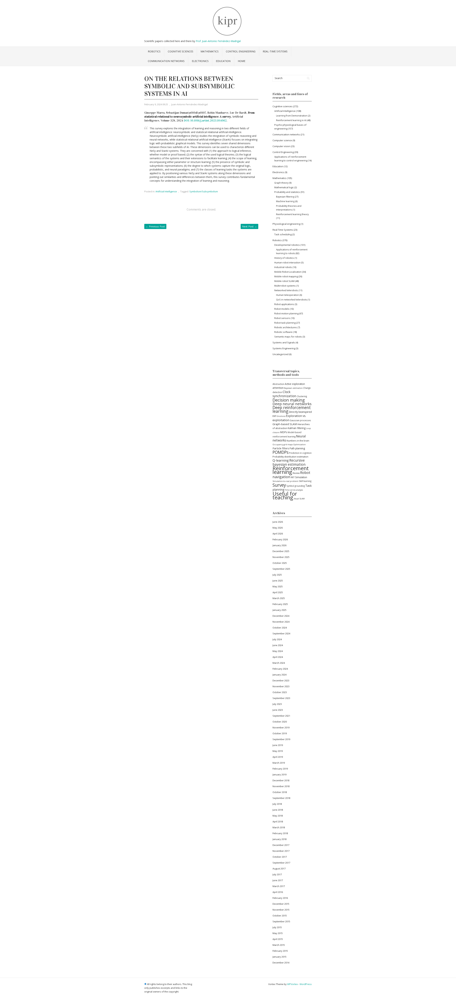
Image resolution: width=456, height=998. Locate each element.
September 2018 (281, 798)
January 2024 (279, 674)
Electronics (200, 61)
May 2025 (278, 586)
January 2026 (279, 545)
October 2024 (280, 627)
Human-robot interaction (287, 262)
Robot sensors (282, 318)
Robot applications (284, 304)
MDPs (283, 432)
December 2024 (281, 615)
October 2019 (280, 733)
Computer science (282, 140)
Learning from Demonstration (291, 115)
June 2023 (278, 709)
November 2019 (281, 727)
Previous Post (155, 226)
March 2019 (279, 762)
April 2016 (278, 892)
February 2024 (280, 668)
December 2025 (281, 551)
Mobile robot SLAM (284, 281)
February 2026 (280, 539)
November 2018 (281, 786)
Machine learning (285, 201)
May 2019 (278, 751)
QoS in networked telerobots (291, 299)
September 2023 (281, 698)
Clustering (302, 396)
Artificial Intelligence (166, 191)
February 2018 (280, 833)
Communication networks (166, 61)
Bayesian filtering (285, 196)
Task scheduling (283, 234)
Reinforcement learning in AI (291, 120)
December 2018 (281, 780)
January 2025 (279, 610)
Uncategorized (280, 354)
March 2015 (279, 945)
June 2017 (278, 880)
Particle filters (281, 448)
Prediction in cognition (300, 452)
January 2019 (279, 774)
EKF (274, 416)
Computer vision (281, 146)
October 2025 (280, 563)
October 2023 (280, 692)
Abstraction (278, 384)
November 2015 (281, 909)
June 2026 (278, 521)
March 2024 (279, 662)
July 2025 (277, 574)
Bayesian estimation (293, 388)
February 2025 (280, 604)
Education (223, 61)
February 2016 (280, 898)
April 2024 (278, 657)
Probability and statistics (287, 192)
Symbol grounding (295, 485)
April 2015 (278, 939)
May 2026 (278, 527)
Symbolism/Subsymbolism (203, 191)
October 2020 (280, 721)
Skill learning (305, 481)
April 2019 (278, 756)
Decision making (289, 400)
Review (296, 473)
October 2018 (280, 792)
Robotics (154, 51)
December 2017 (281, 845)
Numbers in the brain (298, 440)
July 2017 (277, 874)
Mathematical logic (284, 187)
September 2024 (281, 633)
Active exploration (295, 384)
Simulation (301, 477)
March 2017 (279, 886)
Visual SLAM (299, 498)
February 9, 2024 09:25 (156, 104)
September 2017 (281, 862)
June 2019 (278, 745)
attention (278, 387)
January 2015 (279, 956)
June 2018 (278, 809)
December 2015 (281, 903)
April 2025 (278, 592)
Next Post (249, 226)
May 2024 (278, 651)
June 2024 (278, 645)
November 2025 (281, 557)
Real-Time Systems (275, 51)
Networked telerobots (286, 290)
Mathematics (210, 51)
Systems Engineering (284, 348)
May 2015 (278, 933)
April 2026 (278, 533)
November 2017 (281, 851)
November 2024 (281, 621)
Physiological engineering (286, 223)
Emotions (281, 416)
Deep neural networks (292, 403)
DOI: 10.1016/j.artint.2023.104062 (205, 120)
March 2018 (279, 827)
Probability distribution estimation (290, 456)
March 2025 (279, 598)
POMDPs (281, 452)
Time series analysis (294, 490)
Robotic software (283, 332)
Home (241, 61)
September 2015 (281, 921)
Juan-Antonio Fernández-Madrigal (189, 104)
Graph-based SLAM (285, 424)
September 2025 (281, 568)
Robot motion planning (286, 313)
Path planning (297, 448)
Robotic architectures (285, 327)
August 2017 (279, 868)
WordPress (306, 984)
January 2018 (279, 839)
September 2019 (281, 739)
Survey (279, 485)
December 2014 (281, 962)
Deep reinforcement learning (292, 409)
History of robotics (284, 257)
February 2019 (280, 768)
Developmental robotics (287, 244)
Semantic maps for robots (288, 336)
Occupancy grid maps (283, 444)
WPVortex (292, 984)
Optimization (299, 444)
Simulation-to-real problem (285, 481)
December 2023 (281, 680)
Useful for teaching (285, 495)
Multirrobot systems (285, 285)
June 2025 (278, 580)
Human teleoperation (287, 295)
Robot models (281, 308)
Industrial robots (283, 267)
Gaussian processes (300, 420)
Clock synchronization (284, 394)
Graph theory (281, 182)
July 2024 (277, 639)
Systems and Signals (284, 342)
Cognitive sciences (180, 51)
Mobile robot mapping (286, 276)
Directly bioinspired (300, 412)
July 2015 (277, 927)
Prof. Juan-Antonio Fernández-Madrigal (218, 41)
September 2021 (281, 715)
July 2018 (277, 803)
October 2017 (280, 856)
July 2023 (277, 704)
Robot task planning (285, 322)
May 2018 (278, 815)
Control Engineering (240, 51)
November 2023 (281, 686)
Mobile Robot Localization (288, 271)
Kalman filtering (296, 428)
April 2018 (278, 821)
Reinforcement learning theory (292, 214)
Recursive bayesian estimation (289, 462)
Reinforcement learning (291, 470)
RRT (293, 477)
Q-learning (281, 460)
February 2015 (280, 950)
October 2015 (280, 915)
